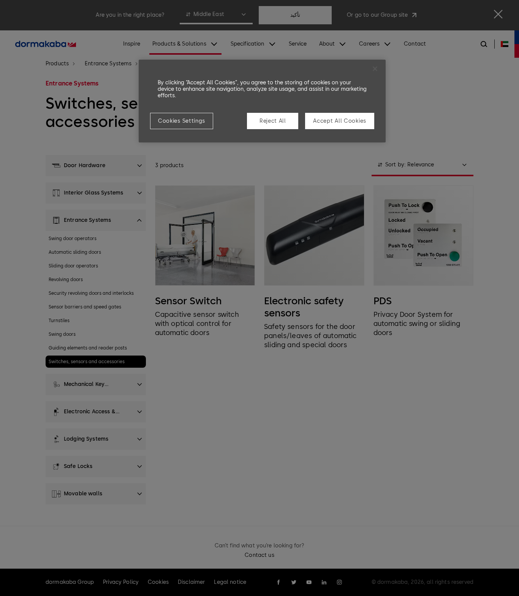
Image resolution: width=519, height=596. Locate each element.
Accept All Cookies (339, 121)
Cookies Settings (181, 121)
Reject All (273, 121)
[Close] (375, 68)
